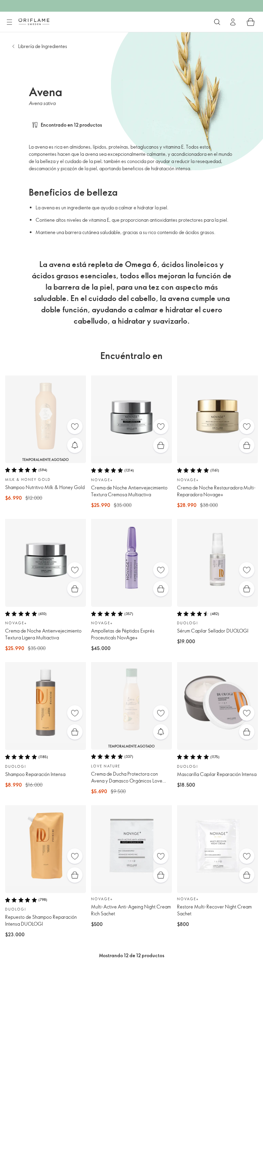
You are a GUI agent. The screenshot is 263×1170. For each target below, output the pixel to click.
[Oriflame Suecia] (34, 21)
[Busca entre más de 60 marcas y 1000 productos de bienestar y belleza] (217, 22)
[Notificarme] (75, 445)
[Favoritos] (75, 426)
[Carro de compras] (250, 22)
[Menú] (9, 22)
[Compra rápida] (160, 445)
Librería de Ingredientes (42, 46)
